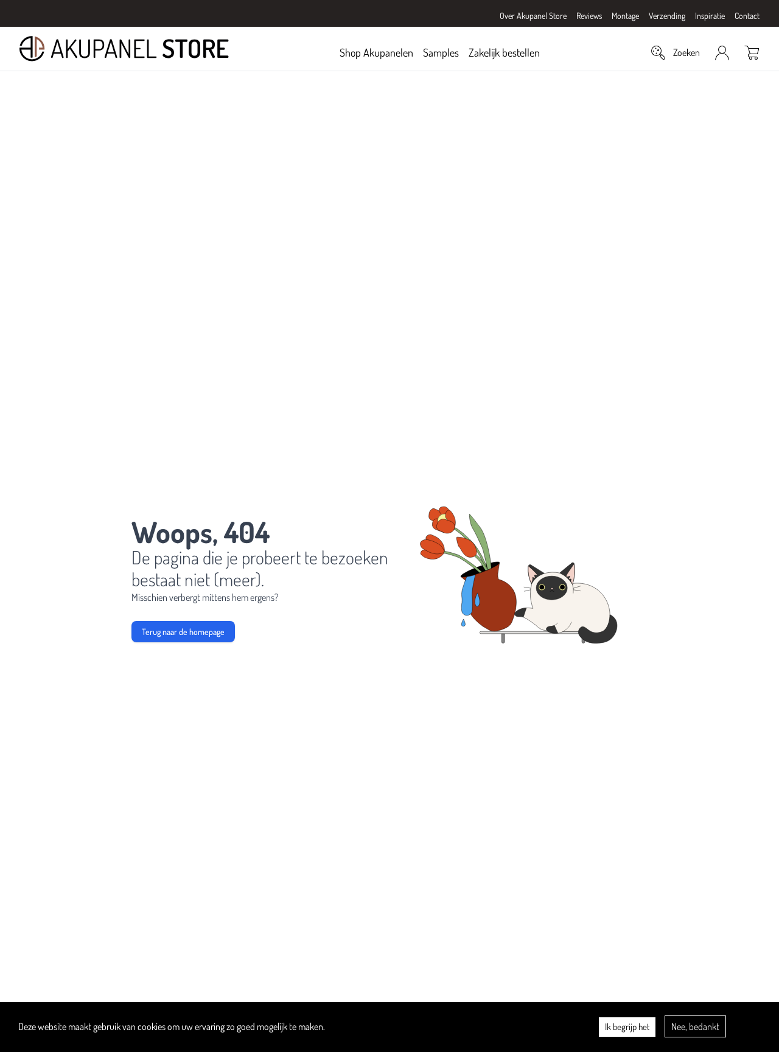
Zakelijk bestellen (504, 52)
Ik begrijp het (627, 1027)
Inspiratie (710, 15)
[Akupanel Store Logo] (124, 49)
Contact (747, 15)
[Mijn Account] (722, 52)
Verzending (667, 15)
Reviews (589, 15)
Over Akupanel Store (533, 15)
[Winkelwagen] (752, 52)
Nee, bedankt (695, 1026)
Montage (625, 15)
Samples (441, 52)
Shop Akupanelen (376, 52)
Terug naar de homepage (183, 631)
